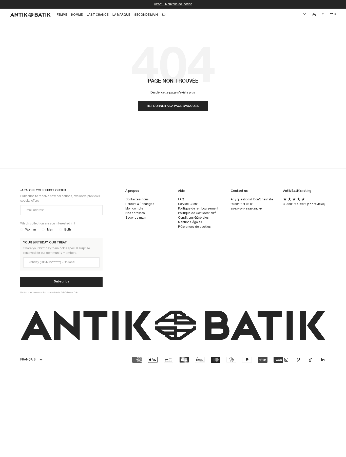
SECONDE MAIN (146, 14)
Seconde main (135, 217)
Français (27, 359)
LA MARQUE (121, 14)
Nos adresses (135, 213)
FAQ (181, 199)
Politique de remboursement (198, 208)
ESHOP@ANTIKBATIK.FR (246, 209)
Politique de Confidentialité (197, 213)
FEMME (62, 14)
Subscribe (61, 281)
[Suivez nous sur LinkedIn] (323, 360)
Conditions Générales (193, 217)
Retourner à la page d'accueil (173, 106)
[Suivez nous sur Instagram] (286, 360)
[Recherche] (163, 14)
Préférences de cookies (194, 226)
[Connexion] (314, 14)
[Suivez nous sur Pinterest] (298, 360)
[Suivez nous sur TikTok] (310, 360)
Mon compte (134, 208)
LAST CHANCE (97, 14)
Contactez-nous (136, 199)
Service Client (188, 204)
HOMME (77, 14)
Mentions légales (190, 222)
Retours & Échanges (139, 204)
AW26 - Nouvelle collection (173, 4)
